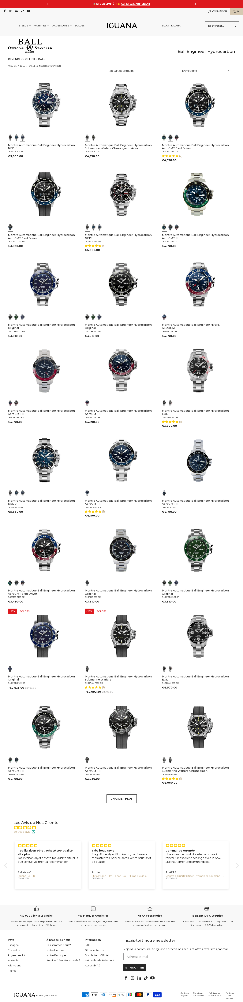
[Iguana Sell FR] (122, 25)
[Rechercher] (234, 25)
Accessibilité (92, 965)
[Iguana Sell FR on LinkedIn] (16, 11)
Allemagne (14, 965)
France (12, 970)
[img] (123, 827)
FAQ (87, 944)
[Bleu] (16, 137)
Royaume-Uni (16, 955)
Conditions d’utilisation (198, 994)
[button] (25, 25)
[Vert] (16, 317)
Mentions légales (184, 994)
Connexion (219, 11)
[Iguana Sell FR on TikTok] (22, 11)
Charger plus (121, 798)
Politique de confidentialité (214, 994)
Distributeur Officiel (97, 955)
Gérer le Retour (94, 950)
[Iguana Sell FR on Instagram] (10, 11)
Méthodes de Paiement (99, 960)
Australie (13, 960)
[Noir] (10, 137)
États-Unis (14, 950)
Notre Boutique (56, 955)
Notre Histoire (55, 950)
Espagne (13, 944)
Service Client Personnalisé (63, 960)
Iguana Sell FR (50, 995)
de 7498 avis (21, 831)
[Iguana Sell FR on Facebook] (4, 11)
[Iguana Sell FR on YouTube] (28, 11)
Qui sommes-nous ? (59, 944)
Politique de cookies (230, 995)
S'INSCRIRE (134, 967)
